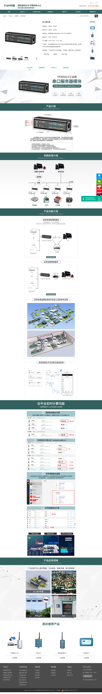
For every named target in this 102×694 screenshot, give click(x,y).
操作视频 (37, 677)
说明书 (55, 54)
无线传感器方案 (23, 670)
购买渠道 (53, 667)
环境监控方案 (22, 675)
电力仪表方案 (22, 680)
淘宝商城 (53, 670)
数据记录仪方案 (23, 672)
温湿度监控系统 (7, 674)
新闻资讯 (50, 12)
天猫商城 (53, 672)
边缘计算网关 (6, 676)
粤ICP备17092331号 (50, 690)
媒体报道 (37, 675)
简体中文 (92, 3)
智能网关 (17, 16)
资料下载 (46, 54)
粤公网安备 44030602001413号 (70, 690)
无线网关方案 (22, 684)
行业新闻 (37, 670)
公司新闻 (37, 672)
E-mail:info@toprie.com (89, 680)
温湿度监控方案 (23, 682)
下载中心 (64, 12)
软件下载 (64, 54)
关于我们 (78, 12)
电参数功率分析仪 (7, 671)
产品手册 (69, 670)
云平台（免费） (7, 679)
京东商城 (53, 675)
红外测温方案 (22, 677)
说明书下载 (70, 675)
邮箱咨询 (88, 676)
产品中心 (22, 12)
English (96, 3)
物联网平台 (93, 12)
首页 (9, 12)
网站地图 (58, 690)
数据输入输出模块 (7, 669)
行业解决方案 (36, 12)
